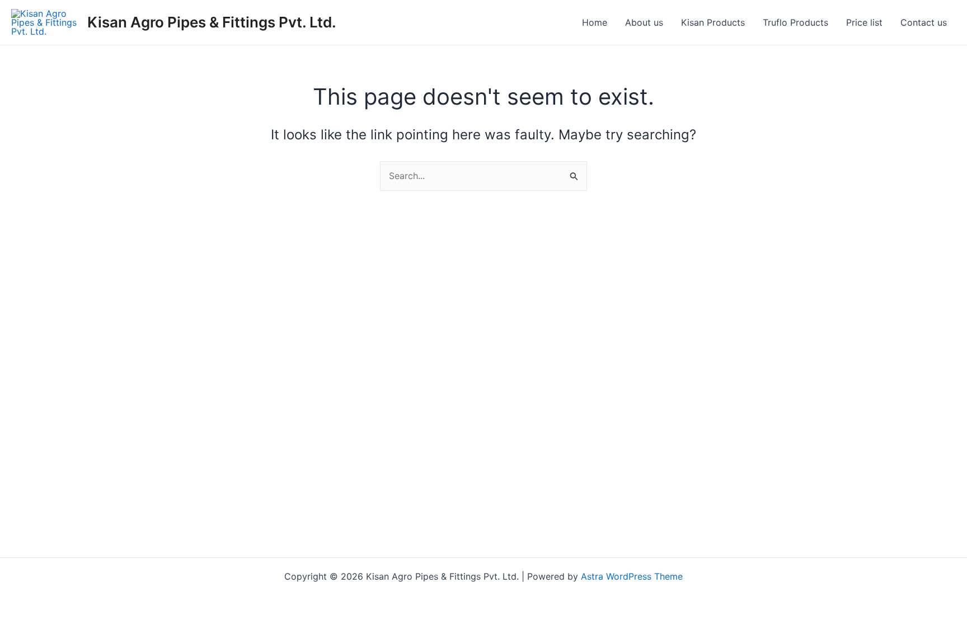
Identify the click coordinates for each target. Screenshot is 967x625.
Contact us (923, 22)
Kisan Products (713, 22)
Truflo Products (795, 22)
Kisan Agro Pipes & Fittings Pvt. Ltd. (211, 22)
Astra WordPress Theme (632, 576)
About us (644, 22)
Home (594, 22)
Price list (864, 22)
